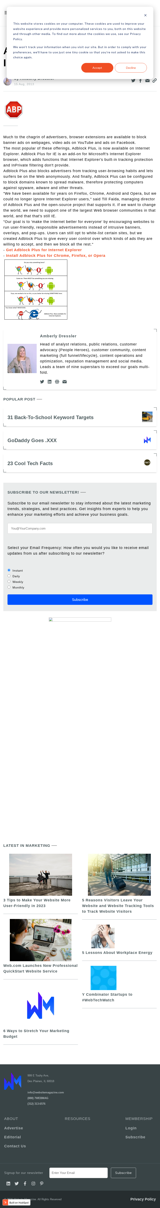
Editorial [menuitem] (12, 1137)
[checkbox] (80, 579)
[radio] (80, 570)
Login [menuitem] (131, 1128)
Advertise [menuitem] (13, 1128)
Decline (131, 67)
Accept (97, 67)
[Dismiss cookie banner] (145, 15)
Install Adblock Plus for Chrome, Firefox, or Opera (56, 255)
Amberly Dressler (58, 336)
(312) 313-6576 (36, 1103)
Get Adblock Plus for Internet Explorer (44, 250)
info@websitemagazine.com (46, 1092)
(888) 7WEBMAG (38, 1098)
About (11, 1119)
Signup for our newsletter (23, 1173)
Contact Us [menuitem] (15, 1146)
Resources (77, 1119)
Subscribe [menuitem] (135, 1137)
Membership (139, 1119)
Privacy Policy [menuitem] (143, 1199)
